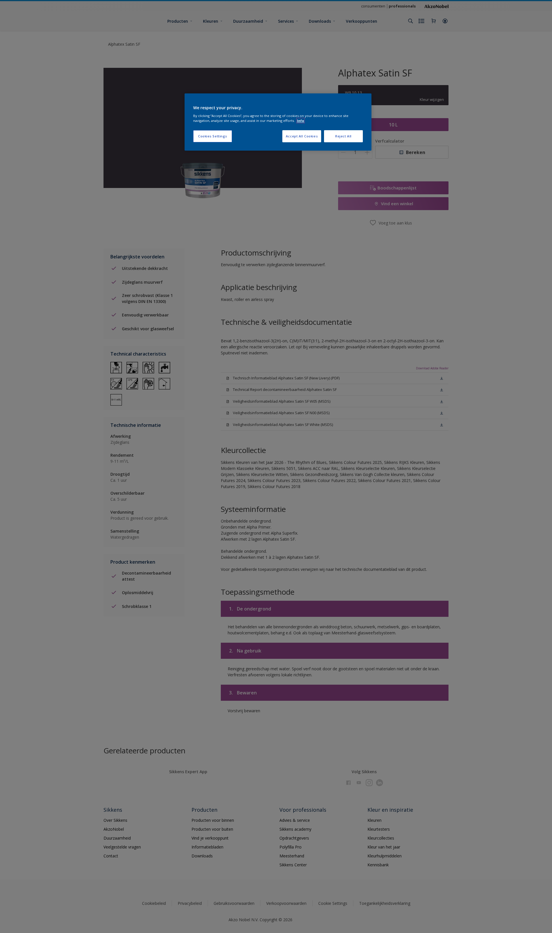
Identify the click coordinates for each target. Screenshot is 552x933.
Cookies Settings (212, 136)
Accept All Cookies (302, 136)
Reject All (343, 136)
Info (300, 120)
